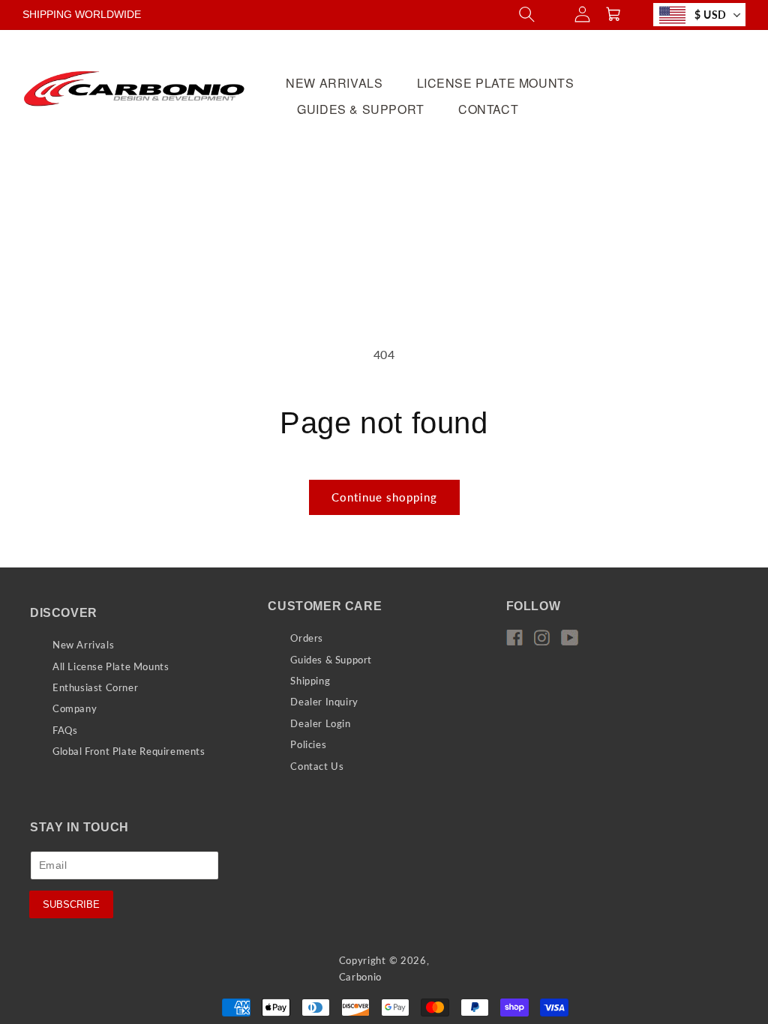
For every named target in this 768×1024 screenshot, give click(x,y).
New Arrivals (83, 645)
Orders (306, 638)
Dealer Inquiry (324, 702)
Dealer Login (320, 723)
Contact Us (317, 766)
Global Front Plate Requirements (129, 751)
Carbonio (360, 977)
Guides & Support (331, 660)
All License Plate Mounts (110, 666)
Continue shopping (384, 497)
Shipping (310, 681)
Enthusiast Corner (95, 687)
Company (74, 708)
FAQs (64, 730)
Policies (308, 744)
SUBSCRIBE (71, 904)
